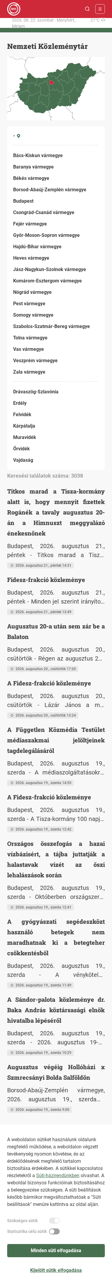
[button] (87, 9)
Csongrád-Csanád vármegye (43, 212)
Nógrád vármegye (32, 292)
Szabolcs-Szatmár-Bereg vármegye (51, 326)
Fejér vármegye (30, 224)
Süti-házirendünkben (57, 1175)
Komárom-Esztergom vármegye (47, 281)
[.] (13, 9)
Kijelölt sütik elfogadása (56, 1270)
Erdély (20, 403)
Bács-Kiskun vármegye (38, 155)
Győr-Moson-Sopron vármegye (46, 235)
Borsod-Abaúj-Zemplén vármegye (49, 189)
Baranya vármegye (33, 167)
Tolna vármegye (30, 338)
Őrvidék (21, 449)
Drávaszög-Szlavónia (36, 392)
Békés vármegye (31, 178)
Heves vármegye (31, 258)
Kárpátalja (24, 426)
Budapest (23, 201)
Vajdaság (23, 460)
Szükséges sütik (22, 1221)
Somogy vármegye (33, 315)
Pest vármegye (29, 303)
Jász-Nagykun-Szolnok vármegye (49, 269)
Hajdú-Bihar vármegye (37, 246)
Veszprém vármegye (35, 360)
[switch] (54, 1221)
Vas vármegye (28, 349)
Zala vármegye (29, 372)
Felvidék (22, 414)
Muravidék (24, 437)
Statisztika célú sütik (27, 1231)
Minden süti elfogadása (56, 1250)
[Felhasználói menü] (100, 9)
